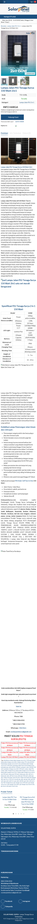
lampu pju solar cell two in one (9, 776)
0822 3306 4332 (6, 903)
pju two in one (4, 786)
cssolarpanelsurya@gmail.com (20, 732)
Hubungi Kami (13, 117)
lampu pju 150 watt (14, 774)
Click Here (22, 728)
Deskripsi (4, 133)
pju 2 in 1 (6, 779)
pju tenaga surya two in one (27, 784)
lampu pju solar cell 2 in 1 (26, 774)
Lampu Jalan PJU (29, 769)
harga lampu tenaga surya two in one (10, 763)
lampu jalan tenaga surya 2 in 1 (9, 772)
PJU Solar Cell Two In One (24, 481)
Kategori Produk (10, 17)
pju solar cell (22, 779)
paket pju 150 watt (23, 776)
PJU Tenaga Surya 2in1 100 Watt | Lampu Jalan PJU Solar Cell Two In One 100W (27, 822)
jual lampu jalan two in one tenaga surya (23, 765)
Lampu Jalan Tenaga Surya (8, 770)
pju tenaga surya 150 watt (21, 782)
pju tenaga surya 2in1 (13, 784)
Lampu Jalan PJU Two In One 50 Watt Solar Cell (10, 821)
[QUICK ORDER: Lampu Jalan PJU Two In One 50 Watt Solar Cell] (2, 816)
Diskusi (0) (27, 133)
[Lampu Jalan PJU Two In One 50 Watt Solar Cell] (9, 806)
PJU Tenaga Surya (8, 782)
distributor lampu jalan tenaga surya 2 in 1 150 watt (18, 760)
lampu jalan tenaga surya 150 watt (25, 770)
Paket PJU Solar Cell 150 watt (12, 777)
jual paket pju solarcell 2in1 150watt (10, 767)
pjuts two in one (13, 786)
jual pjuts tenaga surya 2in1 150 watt (14, 769)
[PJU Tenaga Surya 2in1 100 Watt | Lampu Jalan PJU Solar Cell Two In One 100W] (27, 806)
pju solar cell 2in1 (19, 781)
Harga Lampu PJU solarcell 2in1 (25, 762)
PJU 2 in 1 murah (13, 779)
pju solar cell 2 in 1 (9, 781)
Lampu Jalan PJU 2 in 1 (26, 102)
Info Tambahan (15, 133)
